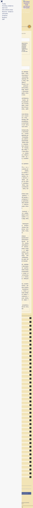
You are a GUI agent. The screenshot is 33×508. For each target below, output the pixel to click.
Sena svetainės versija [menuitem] (7, 9)
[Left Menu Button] (1, 2)
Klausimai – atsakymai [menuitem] (7, 11)
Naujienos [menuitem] (4, 17)
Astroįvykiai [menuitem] (5, 13)
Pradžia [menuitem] (4, 4)
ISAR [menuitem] (3, 19)
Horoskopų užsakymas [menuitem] (7, 6)
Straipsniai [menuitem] (4, 15)
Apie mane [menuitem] (4, 8)
